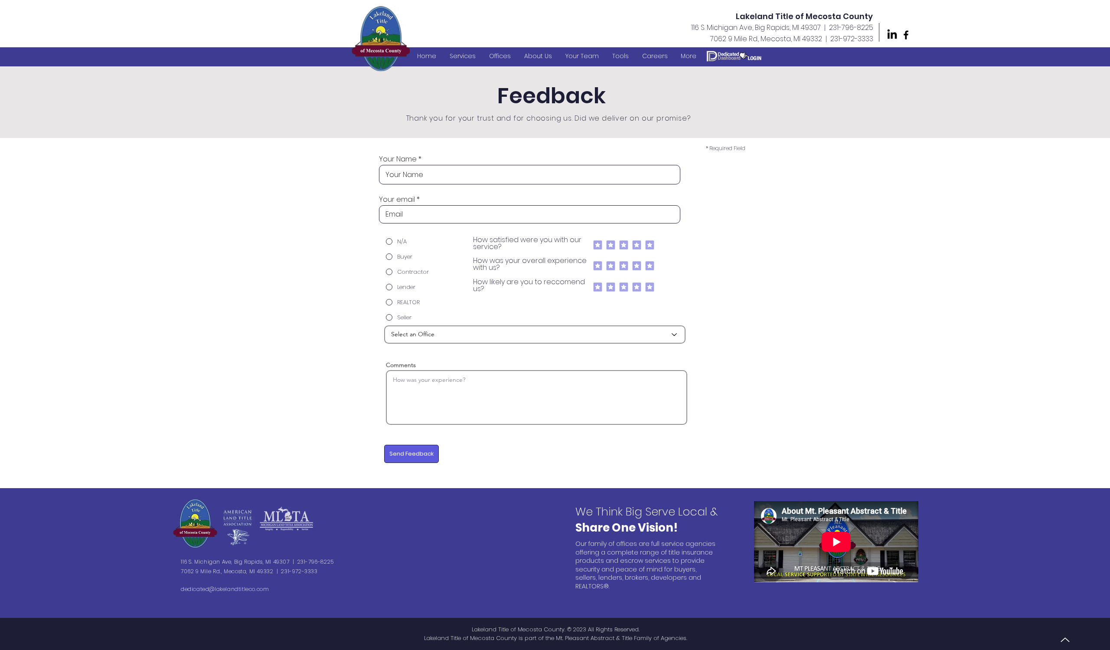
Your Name (398, 159)
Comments (401, 365)
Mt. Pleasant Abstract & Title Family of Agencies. (621, 638)
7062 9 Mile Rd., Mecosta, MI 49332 (766, 39)
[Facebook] (906, 35)
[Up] (1065, 640)
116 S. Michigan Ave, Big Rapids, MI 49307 (756, 28)
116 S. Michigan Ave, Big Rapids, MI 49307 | (239, 561)
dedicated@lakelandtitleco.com (225, 589)
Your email (397, 199)
